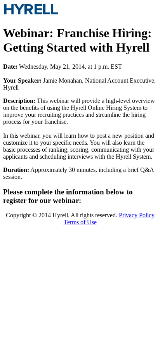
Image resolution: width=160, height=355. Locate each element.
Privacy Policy (137, 215)
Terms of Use (80, 222)
